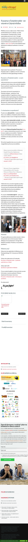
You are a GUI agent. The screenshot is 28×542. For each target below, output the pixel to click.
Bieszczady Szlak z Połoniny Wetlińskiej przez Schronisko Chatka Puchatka (9, 511)
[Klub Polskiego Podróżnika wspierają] (10, 417)
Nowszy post (5, 313)
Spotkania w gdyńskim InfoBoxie (9, 267)
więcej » (25, 456)
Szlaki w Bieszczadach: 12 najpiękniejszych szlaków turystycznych (10, 514)
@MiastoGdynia (14, 154)
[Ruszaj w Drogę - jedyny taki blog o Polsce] (10, 379)
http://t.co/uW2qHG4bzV (10, 173)
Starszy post (22, 313)
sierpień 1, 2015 (8, 161)
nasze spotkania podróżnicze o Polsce (14, 440)
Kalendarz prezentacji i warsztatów (9, 369)
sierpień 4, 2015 (8, 179)
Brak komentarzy (20, 27)
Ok (26, 540)
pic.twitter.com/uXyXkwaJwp (11, 175)
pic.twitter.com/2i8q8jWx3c (11, 157)
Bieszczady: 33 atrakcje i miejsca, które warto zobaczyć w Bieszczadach (9, 508)
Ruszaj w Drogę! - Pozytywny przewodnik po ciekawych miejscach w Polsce (9, 531)
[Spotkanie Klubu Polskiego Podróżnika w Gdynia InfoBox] (13, 66)
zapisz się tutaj (9, 43)
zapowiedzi (5, 27)
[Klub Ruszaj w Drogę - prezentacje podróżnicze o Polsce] (11, 10)
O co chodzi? (22, 540)
